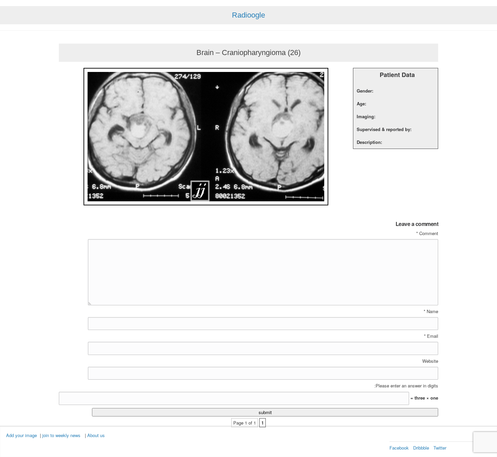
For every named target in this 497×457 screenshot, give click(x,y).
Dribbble (421, 448)
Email (431, 336)
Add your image (21, 435)
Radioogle (248, 15)
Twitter (439, 448)
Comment (427, 233)
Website (430, 361)
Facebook (399, 448)
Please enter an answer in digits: (406, 386)
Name (431, 311)
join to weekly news (61, 435)
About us (96, 435)
